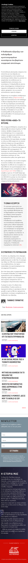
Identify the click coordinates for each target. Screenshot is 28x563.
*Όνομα (3, 434)
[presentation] (24, 408)
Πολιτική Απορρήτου (22, 559)
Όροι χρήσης (15, 559)
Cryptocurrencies (18, 307)
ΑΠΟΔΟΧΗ (14, 31)
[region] (14, 19)
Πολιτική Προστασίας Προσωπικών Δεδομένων (12, 461)
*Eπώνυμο (4, 440)
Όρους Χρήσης (22, 20)
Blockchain (9, 307)
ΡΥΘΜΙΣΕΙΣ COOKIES (14, 28)
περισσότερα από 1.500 (8, 171)
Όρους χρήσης (19, 459)
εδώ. (20, 245)
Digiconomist (18, 97)
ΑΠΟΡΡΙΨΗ (14, 35)
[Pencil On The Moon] (14, 551)
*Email (3, 445)
